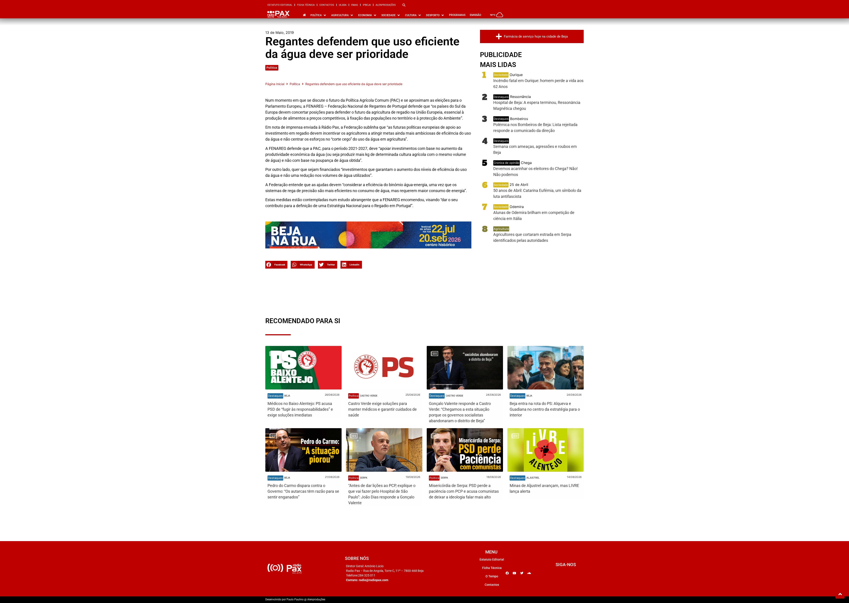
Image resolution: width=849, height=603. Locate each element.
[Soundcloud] (529, 573)
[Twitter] (522, 573)
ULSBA (342, 5)
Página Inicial (274, 84)
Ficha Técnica (306, 5)
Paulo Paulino (295, 599)
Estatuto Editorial (280, 5)
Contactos (326, 5)
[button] (276, 265)
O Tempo (492, 576)
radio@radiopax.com (373, 580)
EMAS (354, 5)
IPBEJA (367, 5)
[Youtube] (514, 573)
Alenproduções (386, 5)
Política (271, 67)
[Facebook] (507, 573)
